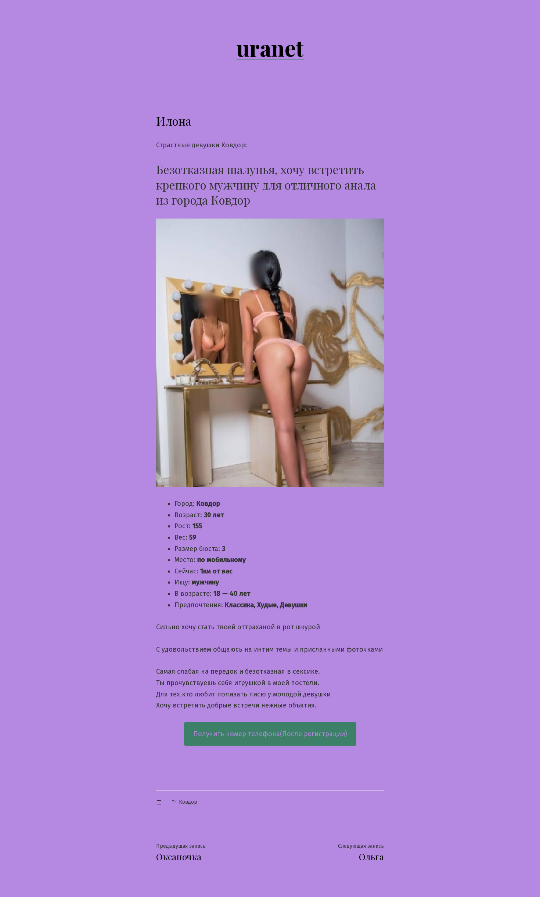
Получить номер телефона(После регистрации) (270, 734)
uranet (270, 47)
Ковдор (188, 802)
